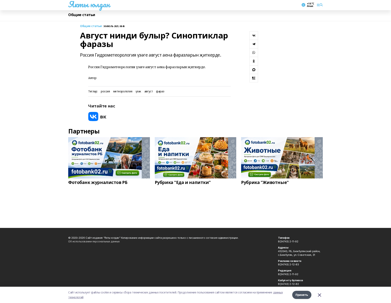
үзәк (138, 91)
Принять (301, 295)
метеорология (122, 91)
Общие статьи (81, 15)
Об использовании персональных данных (94, 241)
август (148, 91)
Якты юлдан (89, 4)
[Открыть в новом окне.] (97, 116)
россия (105, 91)
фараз (160, 91)
